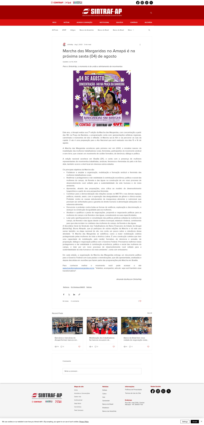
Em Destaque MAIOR (78, 287)
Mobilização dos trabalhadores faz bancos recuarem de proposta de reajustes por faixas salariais (101, 339)
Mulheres (66, 287)
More (130, 30)
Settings (185, 422)
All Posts (55, 30)
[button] (66, 22)
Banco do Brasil (103, 30)
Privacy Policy (84, 422)
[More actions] (140, 44)
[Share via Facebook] (64, 294)
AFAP (64, 30)
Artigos (72, 30)
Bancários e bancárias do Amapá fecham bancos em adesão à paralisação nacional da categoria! (67, 339)
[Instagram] (142, 2)
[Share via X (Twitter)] (69, 294)
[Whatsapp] (146, 2)
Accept (195, 422)
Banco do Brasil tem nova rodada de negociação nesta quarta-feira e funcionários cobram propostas (135, 339)
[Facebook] (138, 2)
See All (149, 313)
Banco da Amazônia (87, 30)
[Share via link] (79, 294)
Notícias (89, 287)
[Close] (201, 421)
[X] (151, 2)
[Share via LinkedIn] (74, 294)
